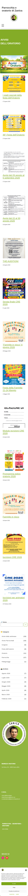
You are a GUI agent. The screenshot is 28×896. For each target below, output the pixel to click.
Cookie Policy (11, 894)
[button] (26, 870)
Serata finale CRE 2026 (11, 302)
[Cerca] (25, 624)
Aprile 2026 (5, 690)
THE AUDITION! (11, 261)
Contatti (17, 894)
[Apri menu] (3, 25)
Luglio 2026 (5, 677)
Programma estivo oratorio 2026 (12, 475)
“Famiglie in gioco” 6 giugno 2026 (12, 346)
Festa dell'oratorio (8, 649)
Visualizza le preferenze (14, 891)
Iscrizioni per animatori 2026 (14, 598)
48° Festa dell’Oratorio (14, 135)
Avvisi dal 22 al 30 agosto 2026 (11, 219)
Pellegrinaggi (6, 661)
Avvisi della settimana (9, 636)
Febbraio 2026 (6, 699)
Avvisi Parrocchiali (8, 640)
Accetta (14, 883)
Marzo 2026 (6, 694)
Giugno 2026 (6, 682)
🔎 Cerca (4, 622)
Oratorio (4, 653)
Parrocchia (5, 657)
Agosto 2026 (6, 673)
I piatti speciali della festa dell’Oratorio (12, 96)
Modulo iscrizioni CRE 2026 (13, 432)
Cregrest (5, 645)
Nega (14, 887)
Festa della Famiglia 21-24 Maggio (12, 388)
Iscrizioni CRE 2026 (12, 557)
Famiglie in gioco (11, 517)
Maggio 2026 (6, 686)
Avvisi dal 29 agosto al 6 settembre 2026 (13, 176)
